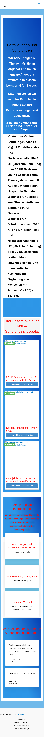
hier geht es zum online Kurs (22, 384)
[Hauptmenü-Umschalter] (39, 2)
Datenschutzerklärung (22, 722)
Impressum (22, 719)
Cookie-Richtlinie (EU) (22, 729)
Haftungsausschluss (22, 725)
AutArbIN (21, 715)
